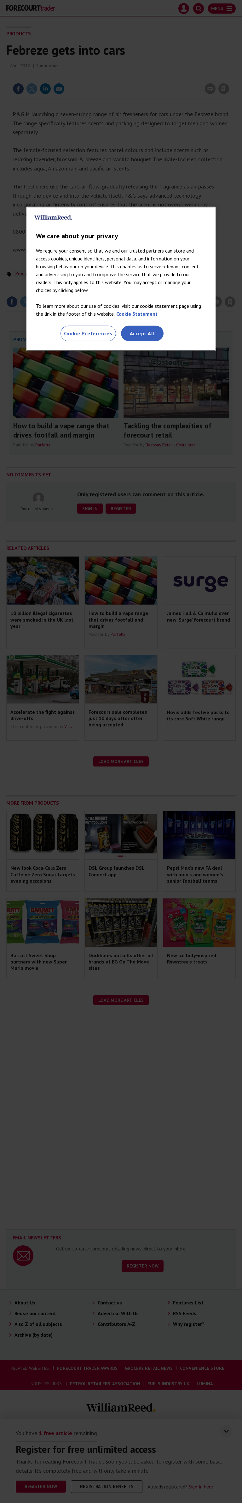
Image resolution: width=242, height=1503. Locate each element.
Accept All (142, 333)
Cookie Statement (137, 314)
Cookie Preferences (88, 333)
